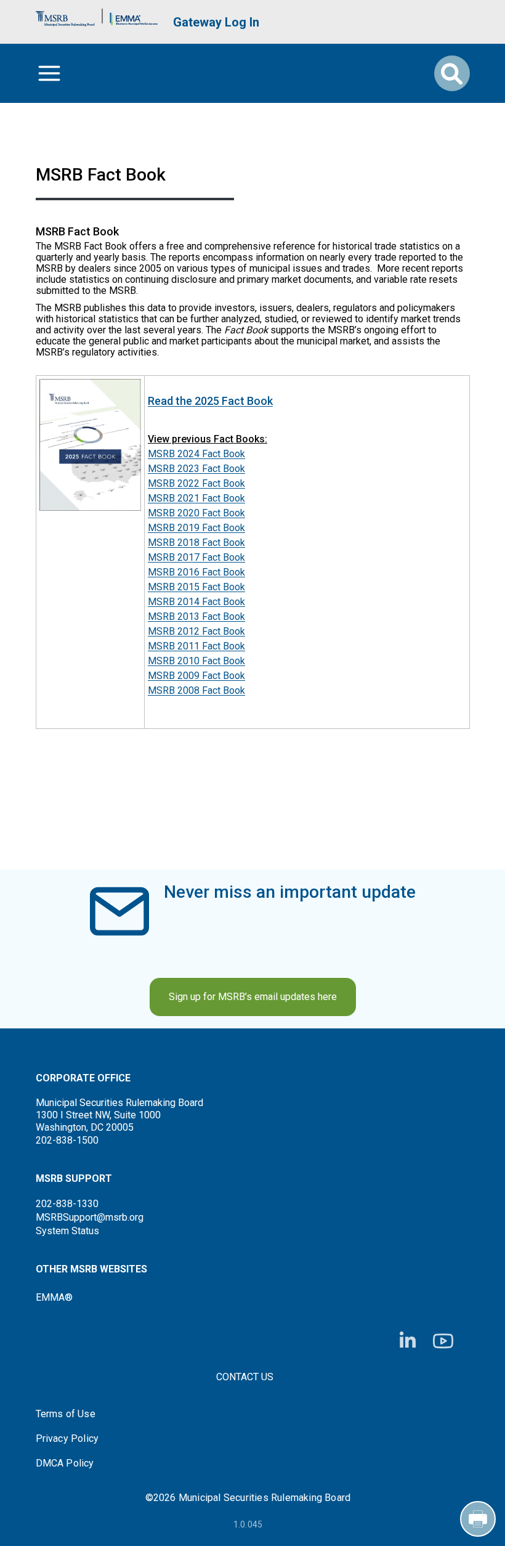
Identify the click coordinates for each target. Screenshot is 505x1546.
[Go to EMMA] (134, 15)
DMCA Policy (65, 1463)
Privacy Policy (67, 1439)
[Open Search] (452, 73)
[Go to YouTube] (443, 1341)
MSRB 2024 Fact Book (196, 454)
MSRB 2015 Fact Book (196, 587)
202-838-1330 (67, 1204)
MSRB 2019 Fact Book (196, 528)
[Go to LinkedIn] (408, 1341)
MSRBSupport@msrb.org (89, 1217)
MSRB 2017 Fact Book (196, 557)
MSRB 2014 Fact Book (196, 602)
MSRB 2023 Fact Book (196, 468)
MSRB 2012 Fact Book (196, 631)
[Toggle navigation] (49, 73)
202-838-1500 (67, 1140)
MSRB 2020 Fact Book (196, 513)
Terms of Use (65, 1414)
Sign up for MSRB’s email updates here (253, 997)
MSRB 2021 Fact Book (196, 498)
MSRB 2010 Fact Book (196, 661)
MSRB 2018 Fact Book (196, 542)
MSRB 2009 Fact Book (196, 675)
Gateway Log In (216, 22)
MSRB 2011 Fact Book (196, 646)
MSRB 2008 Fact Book (196, 690)
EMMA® (54, 1297)
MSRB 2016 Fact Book (196, 572)
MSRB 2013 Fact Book (196, 616)
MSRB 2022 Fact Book (196, 483)
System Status (67, 1231)
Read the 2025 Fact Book (210, 400)
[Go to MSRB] (65, 15)
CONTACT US (244, 1377)
